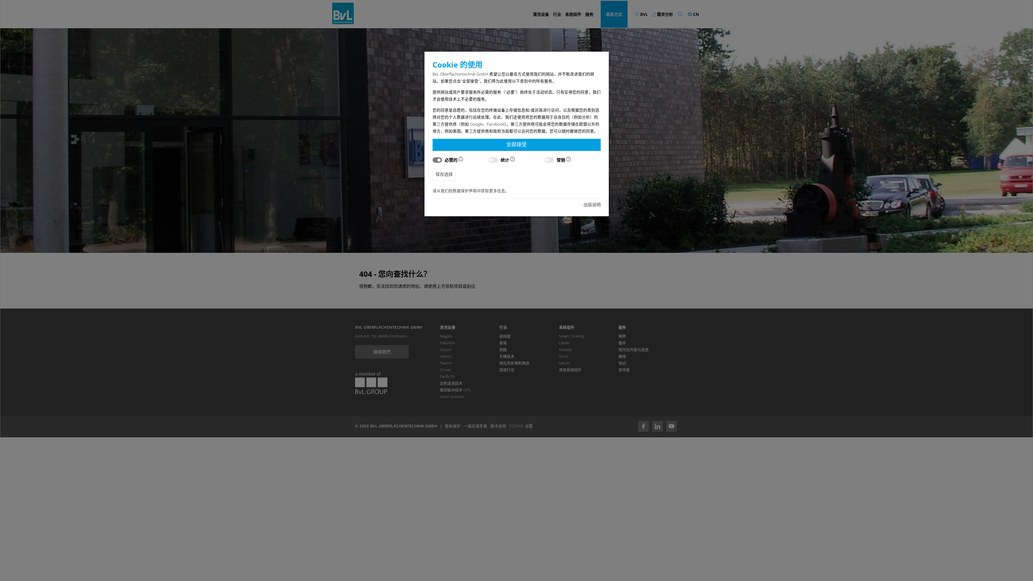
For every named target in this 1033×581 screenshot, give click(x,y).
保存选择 (444, 174)
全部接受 (516, 144)
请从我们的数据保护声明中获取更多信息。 (471, 190)
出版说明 (592, 205)
